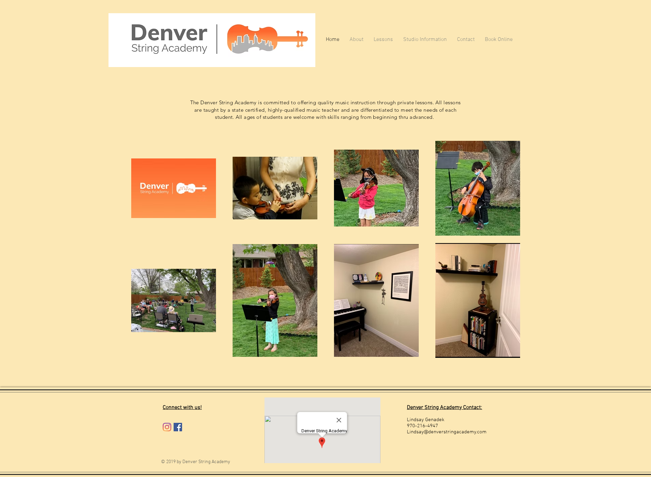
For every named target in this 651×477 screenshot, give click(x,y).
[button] (425, 39)
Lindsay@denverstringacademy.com (447, 432)
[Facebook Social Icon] (178, 427)
